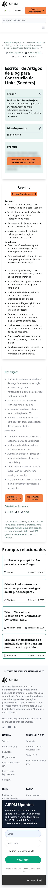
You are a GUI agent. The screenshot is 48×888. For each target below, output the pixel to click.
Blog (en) (6, 779)
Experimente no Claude (12, 498)
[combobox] (24, 20)
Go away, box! (34, 880)
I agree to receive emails (21, 851)
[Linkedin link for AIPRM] (16, 727)
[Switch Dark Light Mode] (9, 10)
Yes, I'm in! (23, 859)
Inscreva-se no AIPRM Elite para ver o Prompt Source (23, 161)
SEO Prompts (33, 42)
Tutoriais (30, 741)
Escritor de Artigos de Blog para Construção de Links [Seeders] (22, 46)
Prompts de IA (18, 42)
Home (6, 42)
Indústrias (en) (9, 746)
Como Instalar (33, 795)
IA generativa (8, 757)
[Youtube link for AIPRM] (9, 727)
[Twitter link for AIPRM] (3, 727)
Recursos (6, 751)
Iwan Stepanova (16, 52)
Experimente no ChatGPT (33, 498)
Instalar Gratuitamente (34, 10)
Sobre (5, 741)
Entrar (18, 10)
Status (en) (31, 755)
